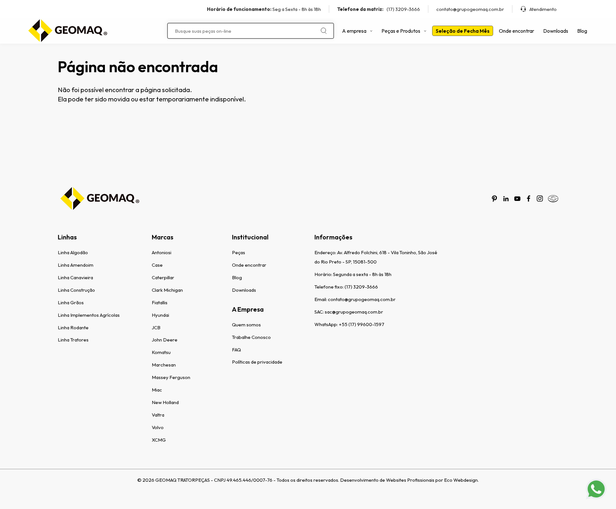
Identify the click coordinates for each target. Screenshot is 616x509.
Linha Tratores (73, 340)
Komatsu (161, 352)
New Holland (165, 402)
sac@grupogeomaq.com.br (354, 312)
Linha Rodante (73, 327)
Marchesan (164, 365)
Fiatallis (159, 302)
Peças (238, 252)
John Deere (164, 340)
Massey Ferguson (171, 377)
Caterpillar (163, 277)
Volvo (158, 427)
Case (157, 265)
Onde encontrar (516, 31)
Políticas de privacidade (257, 362)
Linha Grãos (71, 302)
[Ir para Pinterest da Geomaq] (494, 198)
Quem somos (246, 325)
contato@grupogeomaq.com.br (470, 9)
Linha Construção (76, 290)
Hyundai (160, 315)
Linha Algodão (73, 252)
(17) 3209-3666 (378, 9)
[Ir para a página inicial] (67, 31)
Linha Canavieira (75, 277)
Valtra (158, 415)
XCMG (159, 440)
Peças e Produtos (400, 31)
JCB (156, 327)
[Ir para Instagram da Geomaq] (540, 198)
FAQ (236, 350)
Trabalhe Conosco (251, 337)
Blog (582, 31)
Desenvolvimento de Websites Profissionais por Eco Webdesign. (409, 480)
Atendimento (543, 9)
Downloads (555, 31)
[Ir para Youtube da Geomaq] (517, 198)
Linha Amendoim (75, 265)
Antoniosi (161, 252)
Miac (157, 390)
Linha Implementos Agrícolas (89, 315)
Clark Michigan (167, 290)
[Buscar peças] (323, 30)
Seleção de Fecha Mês (463, 31)
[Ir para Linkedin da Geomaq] (506, 198)
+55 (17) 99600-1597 (361, 324)
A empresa (354, 31)
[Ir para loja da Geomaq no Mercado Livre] (553, 199)
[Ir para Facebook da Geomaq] (529, 198)
